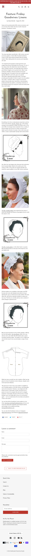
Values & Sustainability (8, 494)
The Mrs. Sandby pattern (8, 210)
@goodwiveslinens (6, 412)
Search (5, 482)
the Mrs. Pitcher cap (16, 123)
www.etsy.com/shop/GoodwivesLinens (14, 403)
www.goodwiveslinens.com (8, 407)
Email (3, 438)
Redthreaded (13, 551)
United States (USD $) (15, 533)
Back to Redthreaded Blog (16, 468)
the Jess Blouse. (16, 334)
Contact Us (6, 486)
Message (4, 444)
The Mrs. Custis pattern (7, 247)
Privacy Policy (6, 498)
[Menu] (28, 6)
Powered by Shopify (20, 551)
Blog (4, 490)
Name (3, 431)
